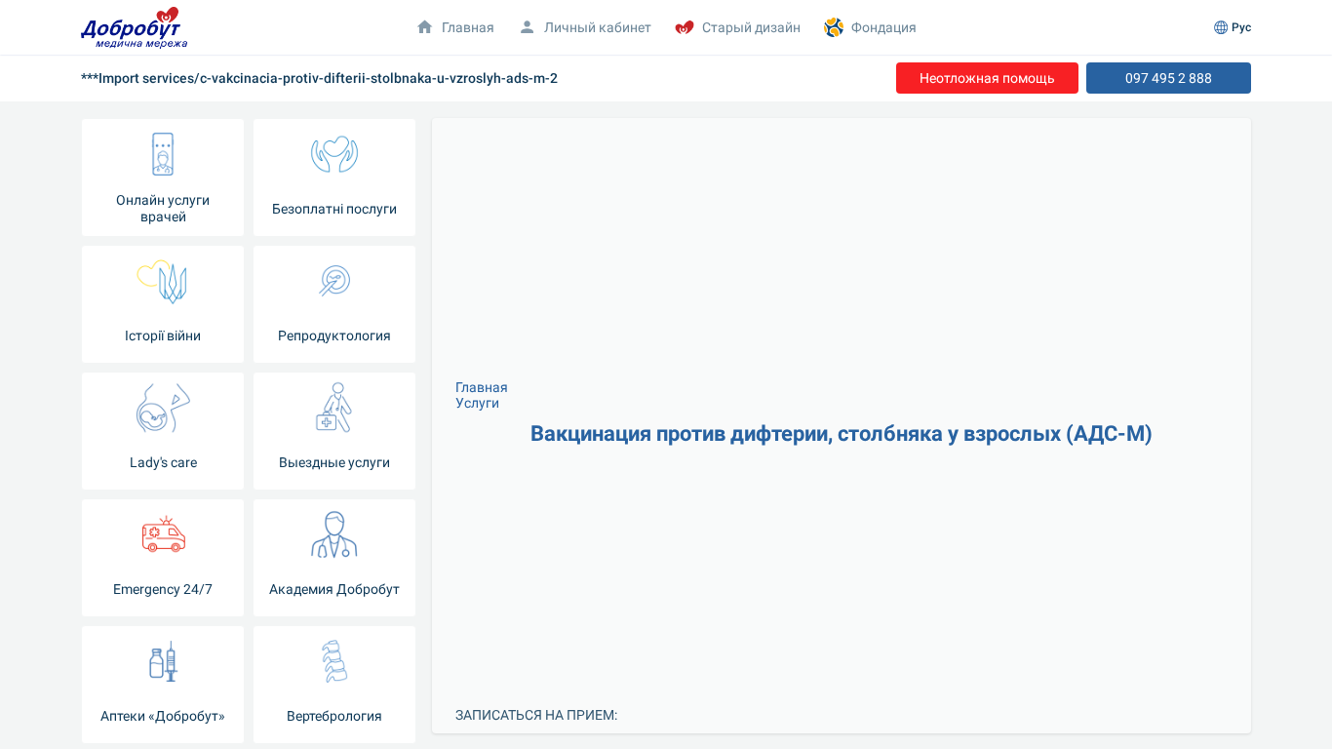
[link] (987, 78)
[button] (584, 27)
